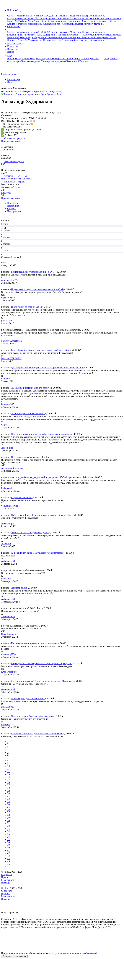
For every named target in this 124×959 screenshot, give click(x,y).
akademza (6, 543)
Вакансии (12, 49)
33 (8, 828)
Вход (9, 82)
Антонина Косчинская (12, 468)
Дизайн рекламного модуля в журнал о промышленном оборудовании (47, 367)
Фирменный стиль (58, 21)
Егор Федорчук (9, 671)
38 (8, 842)
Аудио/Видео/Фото (38, 21)
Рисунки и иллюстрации (83, 18)
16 (8, 782)
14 (8, 777)
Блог (106, 58)
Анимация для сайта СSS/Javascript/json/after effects (37, 552)
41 (8, 850)
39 (8, 845)
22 (8, 798)
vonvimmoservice (9, 505)
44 (8, 858)
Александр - (7, 523)
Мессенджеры (35, 24)
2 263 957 (8, 149)
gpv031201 (6, 320)
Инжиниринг (75, 21)
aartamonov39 (8, 561)
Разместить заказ (9, 74)
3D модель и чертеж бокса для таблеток (31, 388)
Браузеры (78, 24)
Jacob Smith (7, 447)
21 (8, 796)
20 (8, 793)
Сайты (11, 15)
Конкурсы (12, 46)
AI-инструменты (90, 58)
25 (8, 807)
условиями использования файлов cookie (76, 953)
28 (8, 815)
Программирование (92, 15)
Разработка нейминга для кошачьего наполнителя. (37, 733)
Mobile (11, 21)
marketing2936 (8, 654)
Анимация (67, 24)
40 (8, 847)
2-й (3, 195)
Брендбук (6, 192)
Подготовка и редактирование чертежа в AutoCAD (37, 289)
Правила (5, 877)
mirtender (5, 724)
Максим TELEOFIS (11, 358)
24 (8, 804)
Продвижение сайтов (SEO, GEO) (33, 15)
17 (8, 785)
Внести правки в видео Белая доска (30, 532)
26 (8, 809)
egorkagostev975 (9, 280)
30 (8, 820)
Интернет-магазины (93, 24)
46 (8, 864)
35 (8, 834)
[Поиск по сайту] (9, 69)
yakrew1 (5, 425)
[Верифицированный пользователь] (28, 88)
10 (8, 766)
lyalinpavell (6, 488)
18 (8, 788)
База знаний (72, 61)
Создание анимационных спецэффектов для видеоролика (41, 434)
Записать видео (19, 588)
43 (8, 855)
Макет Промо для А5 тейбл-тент (28, 698)
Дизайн (55, 15)
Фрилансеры (13, 26)
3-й (3, 190)
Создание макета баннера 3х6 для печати (32, 716)
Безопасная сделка (30, 61)
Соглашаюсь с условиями (14, 956)
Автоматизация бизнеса (108, 18)
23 (8, 801)
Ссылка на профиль (14, 138)
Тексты (39, 18)
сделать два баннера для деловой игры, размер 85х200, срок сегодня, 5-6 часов (51, 477)
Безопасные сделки (14, 161)
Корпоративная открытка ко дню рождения (33, 643)
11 (8, 768)
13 (8, 774)
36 (8, 836)
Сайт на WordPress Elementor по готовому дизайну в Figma (41, 515)
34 (8, 831)
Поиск (10, 51)
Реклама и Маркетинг (70, 15)
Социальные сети (52, 24)
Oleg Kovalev (8, 297)
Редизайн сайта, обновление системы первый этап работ (40, 350)
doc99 (4, 262)
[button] (8, 13)
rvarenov (5, 378)
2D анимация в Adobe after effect (28, 413)
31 (8, 823)
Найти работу (14, 10)
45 (8, 861)
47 (8, 866)
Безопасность (8, 880)
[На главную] (4, 5)
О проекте (6, 874)
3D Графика (21, 21)
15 (8, 779)
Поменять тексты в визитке (25, 457)
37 (8, 839)
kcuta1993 (6, 578)
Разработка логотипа (22, 497)
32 (8, 826)
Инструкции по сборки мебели (27, 307)
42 (8, 853)
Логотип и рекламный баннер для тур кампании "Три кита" (42, 681)
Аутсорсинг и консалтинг (56, 18)
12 (8, 771)
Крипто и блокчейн (17, 24)
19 (8, 790)
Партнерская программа (53, 61)
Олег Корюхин (8, 634)
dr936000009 (7, 707)
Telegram (14, 181)
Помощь (83, 61)
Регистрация (13, 79)
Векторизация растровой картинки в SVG (33, 272)
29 (8, 817)
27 (8, 812)
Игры (113, 21)
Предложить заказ (10, 141)
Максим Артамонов (11, 341)
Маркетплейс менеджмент (96, 21)
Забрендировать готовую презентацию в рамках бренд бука (41, 663)
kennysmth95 (7, 404)
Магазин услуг (15, 43)
